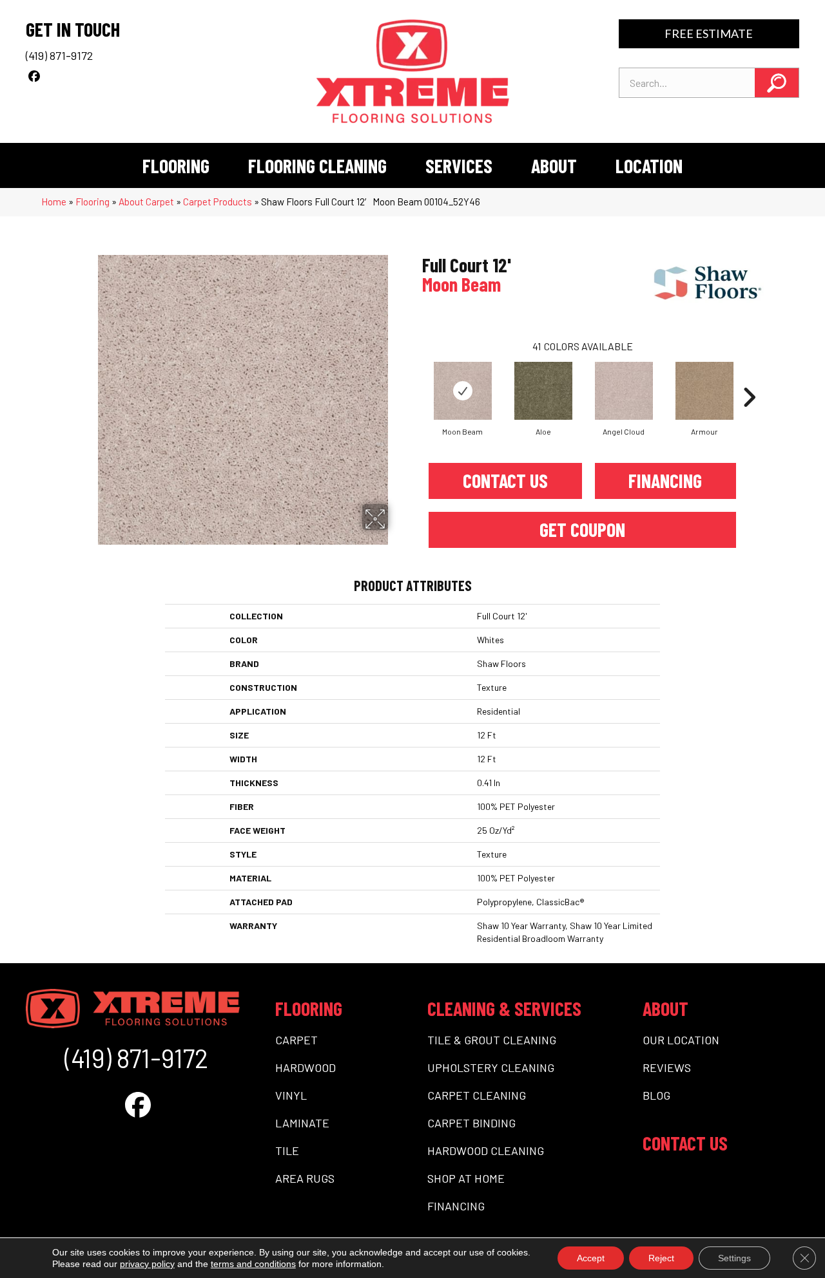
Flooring (92, 201)
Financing (665, 480)
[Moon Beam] (463, 391)
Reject (661, 1258)
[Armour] (704, 391)
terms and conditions (253, 1264)
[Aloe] (543, 391)
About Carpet (146, 201)
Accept (591, 1258)
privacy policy (147, 1264)
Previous (415, 377)
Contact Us (505, 480)
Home (53, 201)
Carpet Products (217, 201)
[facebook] (33, 76)
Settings (734, 1258)
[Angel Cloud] (624, 391)
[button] (777, 82)
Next (749, 377)
